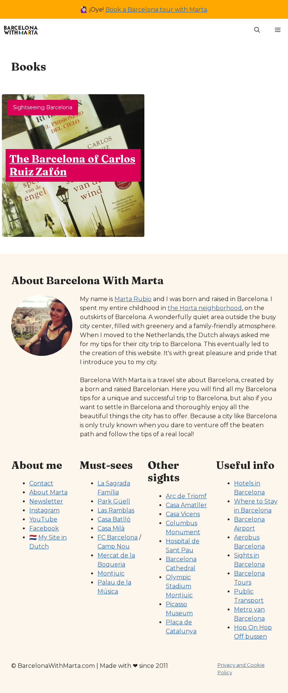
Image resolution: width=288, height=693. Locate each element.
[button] (257, 30)
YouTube (43, 519)
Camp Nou (114, 546)
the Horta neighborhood (205, 308)
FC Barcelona (118, 537)
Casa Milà (111, 528)
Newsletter (46, 501)
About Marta (48, 492)
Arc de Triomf (186, 496)
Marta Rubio (133, 299)
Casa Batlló (114, 519)
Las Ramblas (116, 510)
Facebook (44, 528)
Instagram (44, 510)
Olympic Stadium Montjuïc (179, 586)
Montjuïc (111, 573)
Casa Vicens (183, 514)
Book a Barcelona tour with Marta (156, 9)
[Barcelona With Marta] (21, 30)
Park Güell (114, 501)
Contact (41, 483)
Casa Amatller (186, 505)
